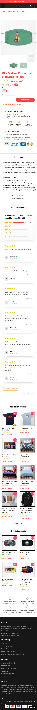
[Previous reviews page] (24, 394)
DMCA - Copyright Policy (8, 651)
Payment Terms (6, 665)
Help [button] (33, 707)
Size (3, 88)
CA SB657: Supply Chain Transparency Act (13, 654)
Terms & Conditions (7, 646)
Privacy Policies (5, 649)
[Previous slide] (4, 38)
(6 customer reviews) (17, 81)
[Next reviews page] (33, 394)
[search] (31, 6)
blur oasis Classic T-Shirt (27, 428)
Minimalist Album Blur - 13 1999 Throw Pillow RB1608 (9, 510)
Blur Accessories (12, 12)
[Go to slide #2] (23, 65)
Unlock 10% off (4, 702)
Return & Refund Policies (8, 668)
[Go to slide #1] (13, 65)
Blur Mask (23, 12)
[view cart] (34, 6)
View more (18, 523)
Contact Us (4, 671)
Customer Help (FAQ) (7, 673)
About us (4, 643)
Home (3, 12)
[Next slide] (33, 38)
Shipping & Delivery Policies (9, 663)
